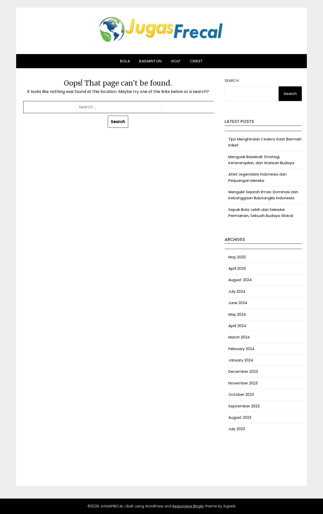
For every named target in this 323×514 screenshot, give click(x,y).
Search (232, 80)
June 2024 (237, 302)
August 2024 (240, 279)
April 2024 (237, 325)
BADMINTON (150, 61)
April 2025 (237, 268)
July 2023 (236, 428)
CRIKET (196, 61)
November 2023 (243, 383)
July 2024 (236, 291)
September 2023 (244, 406)
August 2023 (239, 417)
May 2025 (237, 257)
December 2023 (243, 371)
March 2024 (239, 337)
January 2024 (240, 360)
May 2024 (237, 314)
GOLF (176, 61)
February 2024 (241, 348)
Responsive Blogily (188, 506)
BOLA (125, 61)
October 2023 (241, 394)
